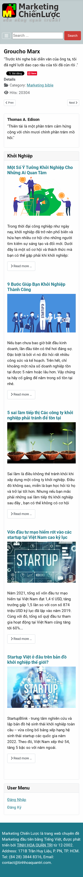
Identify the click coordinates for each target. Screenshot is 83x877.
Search (73, 36)
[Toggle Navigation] (6, 36)
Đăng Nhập (16, 799)
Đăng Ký (14, 807)
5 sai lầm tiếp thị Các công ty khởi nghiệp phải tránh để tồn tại (40, 415)
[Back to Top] (75, 869)
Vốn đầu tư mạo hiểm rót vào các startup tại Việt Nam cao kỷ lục (39, 535)
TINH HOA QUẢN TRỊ (35, 845)
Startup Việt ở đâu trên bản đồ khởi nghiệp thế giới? (36, 659)
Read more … (22, 266)
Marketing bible (40, 85)
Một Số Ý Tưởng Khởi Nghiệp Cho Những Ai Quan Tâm (40, 170)
